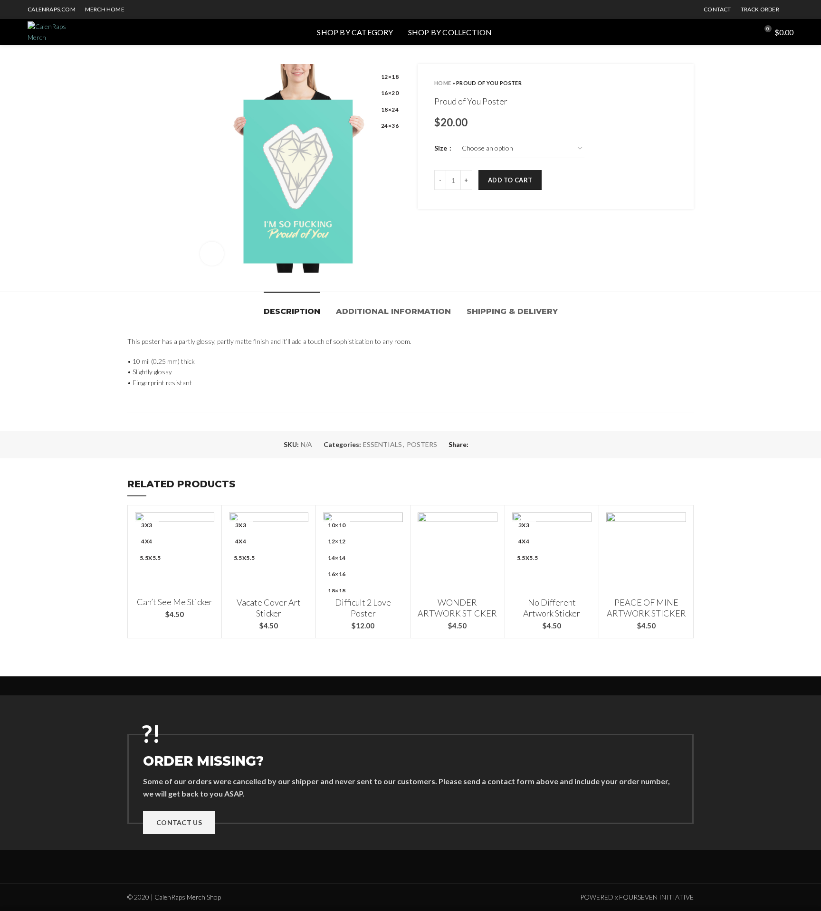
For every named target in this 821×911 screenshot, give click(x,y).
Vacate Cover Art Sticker (269, 607)
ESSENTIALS (382, 444)
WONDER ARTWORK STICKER (457, 607)
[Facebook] (477, 445)
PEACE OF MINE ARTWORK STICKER (646, 607)
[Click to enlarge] (212, 254)
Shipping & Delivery (512, 311)
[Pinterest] (510, 445)
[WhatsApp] (532, 445)
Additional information (393, 311)
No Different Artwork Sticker (551, 607)
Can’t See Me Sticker (174, 602)
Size (441, 148)
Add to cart (510, 180)
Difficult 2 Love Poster (363, 607)
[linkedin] (521, 445)
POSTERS (422, 444)
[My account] (746, 32)
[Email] (499, 445)
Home (442, 83)
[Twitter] (488, 445)
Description (292, 311)
